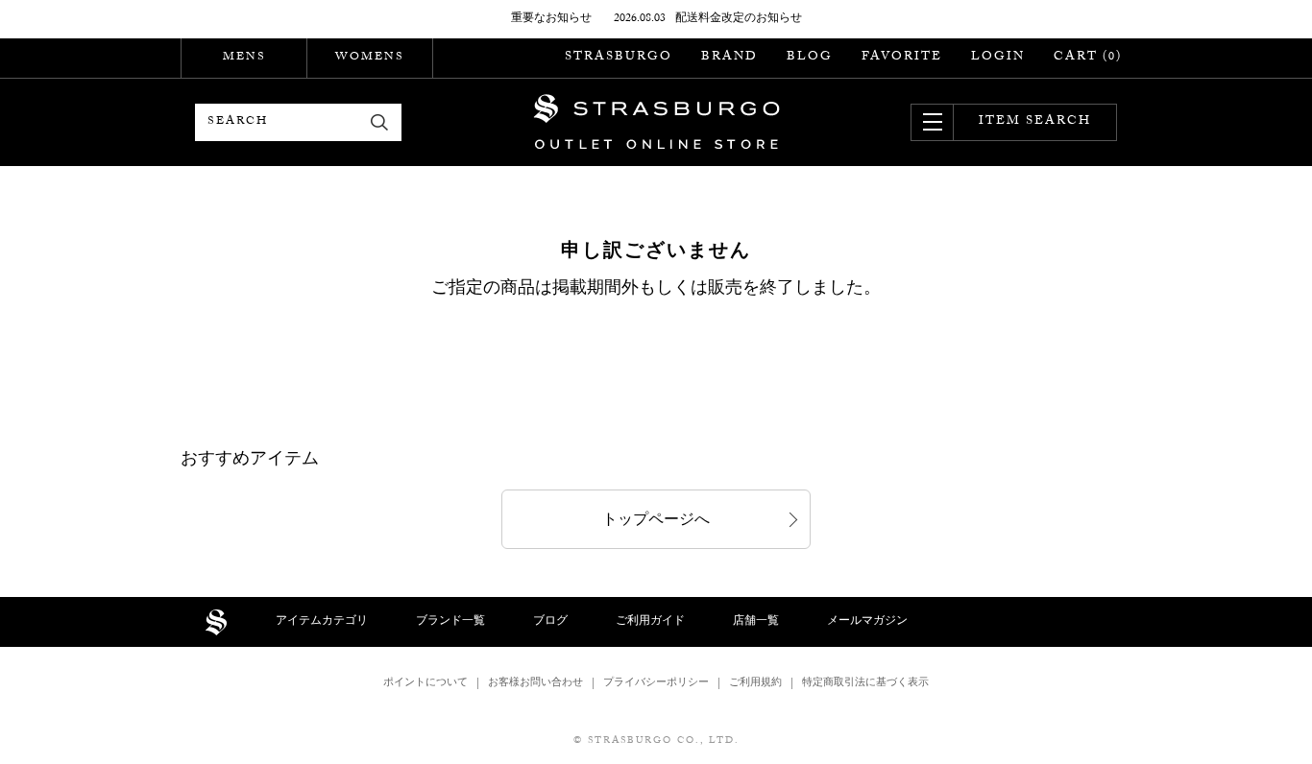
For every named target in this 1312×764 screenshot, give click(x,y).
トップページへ (656, 522)
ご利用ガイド (650, 622)
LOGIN (998, 57)
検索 (380, 122)
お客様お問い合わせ (535, 684)
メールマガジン (867, 622)
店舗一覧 (756, 622)
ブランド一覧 (450, 622)
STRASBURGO (618, 57)
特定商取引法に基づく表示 (865, 684)
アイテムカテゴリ (322, 622)
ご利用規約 (755, 684)
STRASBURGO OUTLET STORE (656, 122)
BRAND (729, 57)
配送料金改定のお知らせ (738, 19)
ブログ (550, 622)
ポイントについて (425, 684)
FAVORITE (902, 57)
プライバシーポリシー (656, 684)
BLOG (810, 57)
